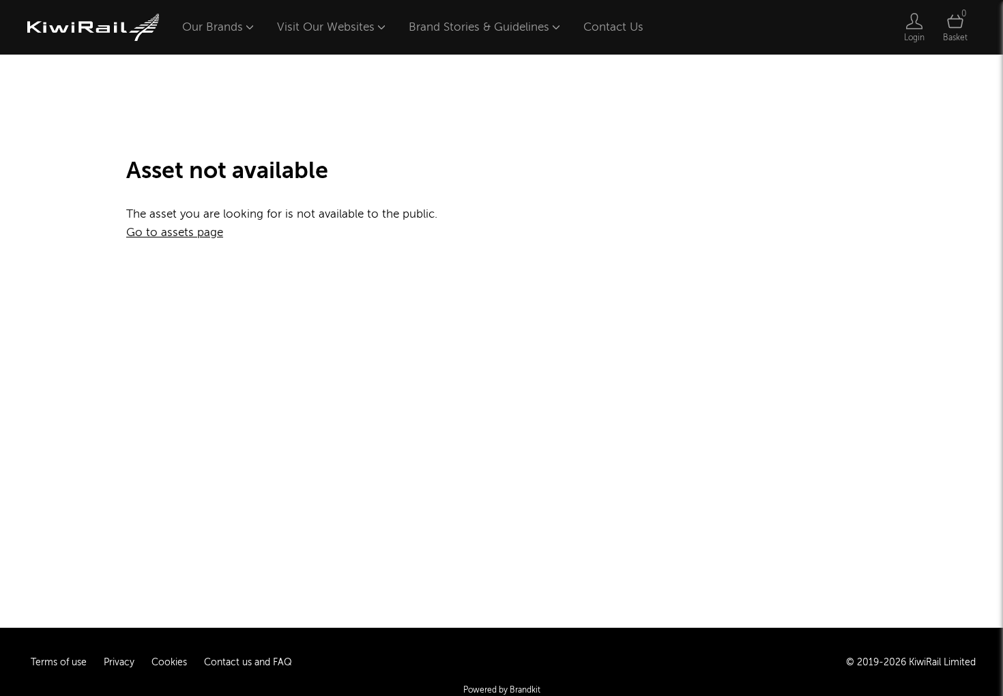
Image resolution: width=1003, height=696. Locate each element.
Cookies (169, 662)
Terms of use (59, 662)
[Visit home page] (93, 27)
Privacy (119, 662)
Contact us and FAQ (248, 662)
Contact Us (613, 26)
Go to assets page (174, 232)
